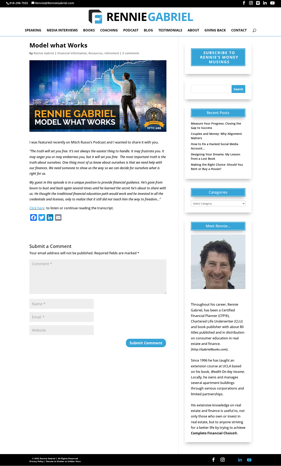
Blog (148, 30)
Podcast (130, 30)
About (193, 30)
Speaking (33, 30)
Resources (95, 53)
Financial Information (72, 53)
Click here (37, 208)
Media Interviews (62, 30)
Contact (239, 30)
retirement (111, 53)
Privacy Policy (36, 461)
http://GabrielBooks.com (209, 349)
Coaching (109, 30)
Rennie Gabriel (44, 53)
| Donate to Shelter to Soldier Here (62, 461)
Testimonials (170, 30)
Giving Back (215, 30)
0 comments (130, 53)
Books (89, 30)
